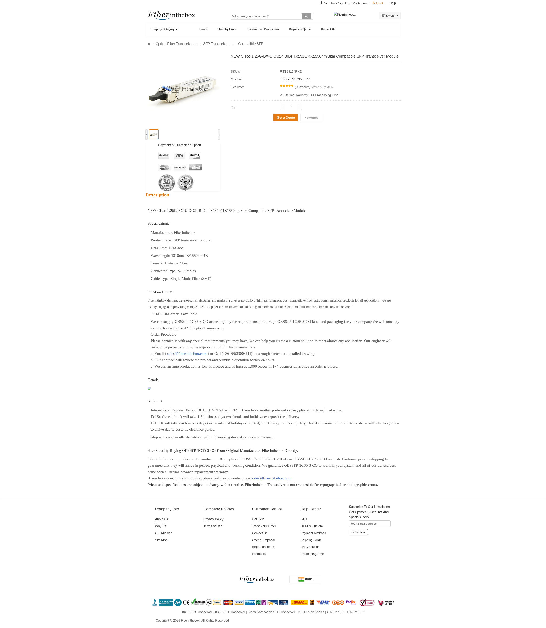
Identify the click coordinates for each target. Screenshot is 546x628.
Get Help (258, 519)
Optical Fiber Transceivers (175, 44)
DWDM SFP (355, 612)
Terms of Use (212, 526)
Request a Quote (300, 29)
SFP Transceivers (216, 44)
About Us (161, 519)
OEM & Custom (312, 526)
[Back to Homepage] (149, 43)
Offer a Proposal (263, 540)
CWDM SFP (335, 612)
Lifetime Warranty (296, 95)
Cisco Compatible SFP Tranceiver (271, 612)
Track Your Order (264, 526)
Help (392, 3)
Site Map (161, 540)
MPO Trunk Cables (311, 612)
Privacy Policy (213, 519)
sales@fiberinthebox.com (187, 353)
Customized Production (263, 29)
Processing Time (326, 95)
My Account (361, 3)
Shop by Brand (227, 29)
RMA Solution (310, 547)
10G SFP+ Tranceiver (197, 612)
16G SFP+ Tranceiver (230, 612)
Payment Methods (313, 533)
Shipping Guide (311, 540)
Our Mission (163, 533)
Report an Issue (263, 547)
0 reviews (302, 87)
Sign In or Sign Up (336, 3)
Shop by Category (162, 29)
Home (203, 29)
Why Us (160, 526)
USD (378, 3)
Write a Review (322, 87)
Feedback (259, 554)
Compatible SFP (250, 44)
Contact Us (328, 29)
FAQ (304, 519)
